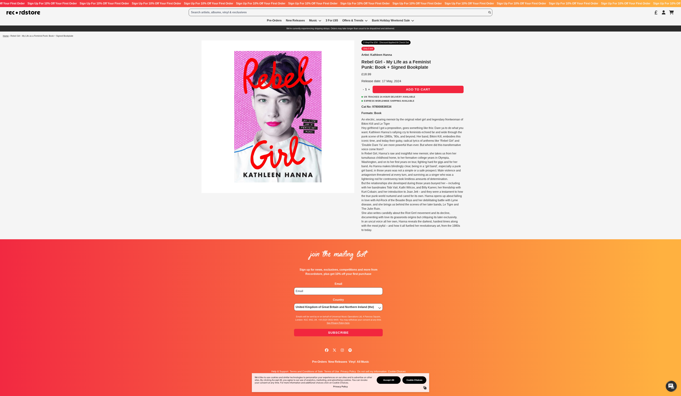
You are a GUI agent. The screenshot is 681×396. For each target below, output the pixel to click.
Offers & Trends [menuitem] (352, 20)
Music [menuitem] (313, 20)
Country (338, 299)
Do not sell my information (372, 371)
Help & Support (279, 371)
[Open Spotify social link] (350, 350)
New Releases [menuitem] (295, 20)
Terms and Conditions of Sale (306, 371)
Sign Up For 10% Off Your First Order (52, 3)
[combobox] (340, 12)
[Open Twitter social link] (334, 350)
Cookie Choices (397, 371)
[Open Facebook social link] (327, 350)
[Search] (489, 12)
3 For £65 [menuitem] (332, 20)
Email (338, 283)
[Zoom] (277, 116)
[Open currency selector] (656, 12)
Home (6, 36)
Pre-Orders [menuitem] (274, 20)
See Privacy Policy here (338, 323)
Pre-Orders (319, 361)
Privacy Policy (348, 371)
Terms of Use (331, 371)
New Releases (337, 361)
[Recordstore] (23, 12)
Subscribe (338, 332)
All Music (363, 361)
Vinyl (352, 361)
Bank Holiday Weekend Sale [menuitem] (391, 20)
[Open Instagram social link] (342, 350)
